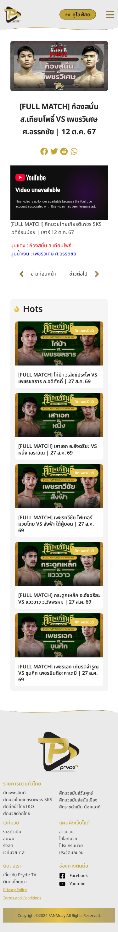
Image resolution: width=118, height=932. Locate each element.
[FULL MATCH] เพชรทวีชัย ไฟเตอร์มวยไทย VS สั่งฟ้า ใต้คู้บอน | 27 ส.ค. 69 (56, 524)
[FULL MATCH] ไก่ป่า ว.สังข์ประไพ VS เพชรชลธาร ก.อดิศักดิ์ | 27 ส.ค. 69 (57, 378)
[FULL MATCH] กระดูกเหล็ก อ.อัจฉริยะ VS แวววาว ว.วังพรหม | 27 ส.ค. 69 (59, 599)
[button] (44, 151)
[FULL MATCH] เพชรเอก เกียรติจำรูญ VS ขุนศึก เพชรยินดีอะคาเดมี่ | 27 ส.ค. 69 (58, 673)
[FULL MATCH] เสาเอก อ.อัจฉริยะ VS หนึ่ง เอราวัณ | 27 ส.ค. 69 (57, 450)
